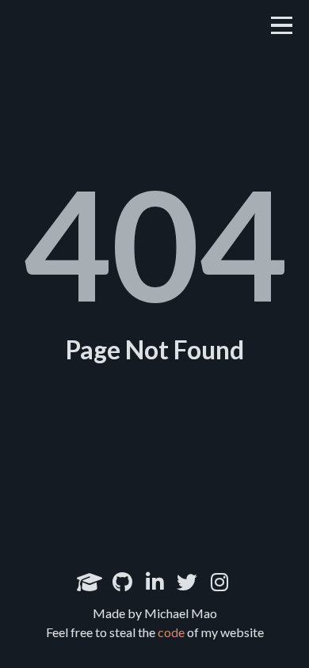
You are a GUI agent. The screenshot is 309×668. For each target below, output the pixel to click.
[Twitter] (187, 582)
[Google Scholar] (89, 582)
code (171, 632)
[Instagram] (219, 582)
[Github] (122, 582)
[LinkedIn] (154, 582)
